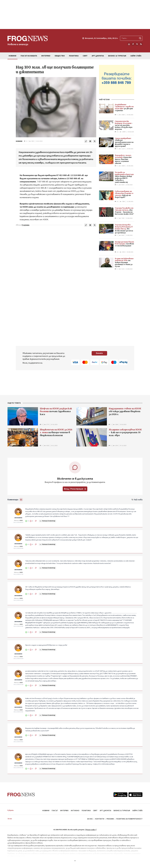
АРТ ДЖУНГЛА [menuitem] (98, 55)
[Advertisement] (75, 14)
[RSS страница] (140, 44)
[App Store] (135, 794)
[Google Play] (120, 794)
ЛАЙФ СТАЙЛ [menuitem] (135, 55)
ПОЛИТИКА (86, 810)
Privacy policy (91, 830)
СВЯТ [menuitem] (85, 55)
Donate (99, 353)
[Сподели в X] (94, 141)
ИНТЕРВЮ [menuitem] (45, 55)
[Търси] (140, 38)
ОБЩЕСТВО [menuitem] (60, 55)
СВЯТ (95, 810)
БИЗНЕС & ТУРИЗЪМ (122, 810)
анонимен (18, 518)
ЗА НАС (90, 819)
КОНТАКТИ (99, 819)
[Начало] (129, 44)
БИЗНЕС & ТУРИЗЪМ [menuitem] (117, 55)
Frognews (25, 225)
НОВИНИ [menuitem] (12, 55)
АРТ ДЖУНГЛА (105, 810)
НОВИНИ (19, 141)
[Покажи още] (75, 860)
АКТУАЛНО (75, 810)
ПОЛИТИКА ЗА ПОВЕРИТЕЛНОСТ (129, 819)
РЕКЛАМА (110, 819)
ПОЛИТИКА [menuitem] (74, 55)
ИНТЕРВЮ (64, 810)
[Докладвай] (36, 521)
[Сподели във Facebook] (90, 141)
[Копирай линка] (86, 141)
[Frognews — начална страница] (21, 794)
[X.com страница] (137, 44)
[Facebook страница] (133, 44)
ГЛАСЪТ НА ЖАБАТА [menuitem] (29, 55)
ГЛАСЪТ (55, 810)
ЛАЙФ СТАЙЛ (137, 810)
